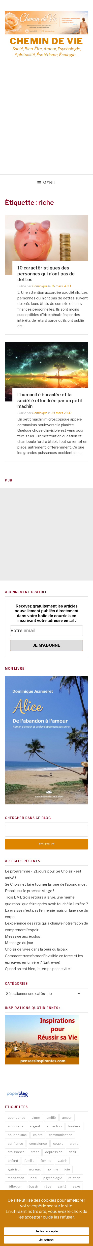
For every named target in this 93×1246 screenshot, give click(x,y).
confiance (15, 1143)
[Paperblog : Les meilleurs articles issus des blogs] (17, 1097)
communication (60, 1135)
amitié (51, 1117)
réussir (33, 1186)
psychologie (52, 1178)
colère (38, 1135)
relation (74, 1178)
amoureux (15, 1126)
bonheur (74, 1126)
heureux (34, 1169)
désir (72, 1152)
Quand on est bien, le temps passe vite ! (38, 969)
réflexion (14, 1186)
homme (52, 1169)
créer (35, 1152)
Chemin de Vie (46, 41)
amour (67, 1117)
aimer (35, 1117)
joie (67, 1169)
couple (58, 1143)
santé (62, 1186)
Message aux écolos (22, 936)
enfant (13, 1161)
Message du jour (19, 943)
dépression (53, 1152)
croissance (16, 1152)
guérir (62, 1161)
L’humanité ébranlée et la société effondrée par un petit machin (50, 400)
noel (34, 1178)
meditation (16, 1178)
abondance (16, 1117)
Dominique (39, 286)
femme (46, 1161)
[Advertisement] (46, 125)
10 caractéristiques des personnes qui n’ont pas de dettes (46, 273)
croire (74, 1143)
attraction (54, 1126)
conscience (38, 1143)
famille (29, 1161)
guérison (15, 1169)
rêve (47, 1186)
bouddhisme (17, 1135)
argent (35, 1126)
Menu (49, 182)
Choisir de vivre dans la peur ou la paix (36, 949)
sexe (76, 1186)
